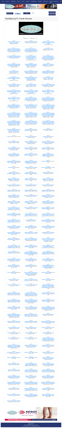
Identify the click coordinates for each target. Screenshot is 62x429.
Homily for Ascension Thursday (48, 352)
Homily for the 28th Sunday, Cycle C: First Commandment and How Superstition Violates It (31, 301)
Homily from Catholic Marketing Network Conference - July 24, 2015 (48, 91)
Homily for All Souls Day (29, 338)
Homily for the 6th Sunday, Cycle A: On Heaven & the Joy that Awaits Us (48, 383)
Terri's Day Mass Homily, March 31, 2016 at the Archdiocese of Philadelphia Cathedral (31, 78)
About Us (7, 1)
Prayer (18, 1)
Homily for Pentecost (47, 136)
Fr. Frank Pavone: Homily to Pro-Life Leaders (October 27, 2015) (14, 85)
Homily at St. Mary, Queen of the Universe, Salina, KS (14, 148)
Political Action (51, 2)
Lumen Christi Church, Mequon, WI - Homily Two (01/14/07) (13, 233)
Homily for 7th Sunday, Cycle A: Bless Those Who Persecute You (48, 377)
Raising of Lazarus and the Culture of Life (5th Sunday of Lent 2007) (13, 227)
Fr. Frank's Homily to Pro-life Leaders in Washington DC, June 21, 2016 (14, 78)
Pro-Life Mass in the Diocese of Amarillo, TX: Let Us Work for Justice (13, 208)
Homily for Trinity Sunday (29, 357)
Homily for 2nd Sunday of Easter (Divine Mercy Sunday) (48, 395)
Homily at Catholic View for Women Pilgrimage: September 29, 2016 (31, 72)
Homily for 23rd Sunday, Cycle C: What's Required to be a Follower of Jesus (31, 315)
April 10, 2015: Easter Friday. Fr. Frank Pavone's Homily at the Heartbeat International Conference (31, 98)
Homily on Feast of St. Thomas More (14, 352)
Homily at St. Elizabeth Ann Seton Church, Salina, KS (31, 142)
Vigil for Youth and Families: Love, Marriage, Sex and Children (31, 346)
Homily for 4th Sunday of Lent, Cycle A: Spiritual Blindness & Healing (31, 364)
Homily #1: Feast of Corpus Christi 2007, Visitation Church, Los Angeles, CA (30, 214)
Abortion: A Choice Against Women (14, 400)
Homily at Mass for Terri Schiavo (31, 167)
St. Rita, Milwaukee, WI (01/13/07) (48, 232)
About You (46, 1)
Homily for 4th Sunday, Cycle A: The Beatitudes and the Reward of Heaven (31, 389)
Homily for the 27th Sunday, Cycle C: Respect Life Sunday (13, 308)
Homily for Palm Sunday (29, 136)
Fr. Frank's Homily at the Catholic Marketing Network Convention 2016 (48, 72)
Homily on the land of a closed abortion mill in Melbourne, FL (14, 196)
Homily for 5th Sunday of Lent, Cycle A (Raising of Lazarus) (48, 358)
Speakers (39, 1)
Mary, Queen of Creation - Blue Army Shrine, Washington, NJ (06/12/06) (13, 246)
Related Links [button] (9, 13)
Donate (26, 13)
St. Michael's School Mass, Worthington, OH (13, 173)
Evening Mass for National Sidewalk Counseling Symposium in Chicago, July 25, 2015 (14, 91)
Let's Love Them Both (47, 129)
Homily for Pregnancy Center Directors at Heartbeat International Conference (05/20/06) (31, 252)
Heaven (8, 136)
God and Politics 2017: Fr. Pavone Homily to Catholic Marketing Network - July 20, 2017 (31, 65)
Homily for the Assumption (47, 272)
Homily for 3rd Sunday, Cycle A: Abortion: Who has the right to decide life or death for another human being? (48, 286)
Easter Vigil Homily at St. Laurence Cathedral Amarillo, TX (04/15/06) (13, 260)
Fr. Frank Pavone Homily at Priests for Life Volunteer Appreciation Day (14, 56)
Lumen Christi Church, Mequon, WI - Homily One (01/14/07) (48, 227)
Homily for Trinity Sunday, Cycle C (13, 284)
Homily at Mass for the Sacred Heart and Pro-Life (48, 346)
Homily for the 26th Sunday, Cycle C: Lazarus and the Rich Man (31, 308)
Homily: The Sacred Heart (46, 279)
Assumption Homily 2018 (48, 48)
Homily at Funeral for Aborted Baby (31, 207)
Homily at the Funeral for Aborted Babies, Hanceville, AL (30, 155)
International (55, 1)
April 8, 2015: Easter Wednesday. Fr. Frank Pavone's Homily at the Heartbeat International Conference (48, 98)
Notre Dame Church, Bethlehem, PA (14, 184)
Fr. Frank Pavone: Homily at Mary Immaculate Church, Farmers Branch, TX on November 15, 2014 (48, 122)
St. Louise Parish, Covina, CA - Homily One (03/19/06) (31, 260)
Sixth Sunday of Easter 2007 (31, 220)
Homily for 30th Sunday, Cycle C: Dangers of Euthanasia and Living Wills (14, 301)
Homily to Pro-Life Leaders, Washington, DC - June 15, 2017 (48, 65)
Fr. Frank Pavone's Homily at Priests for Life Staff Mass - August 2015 (48, 85)
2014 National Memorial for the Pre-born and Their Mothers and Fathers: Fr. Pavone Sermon (14, 130)
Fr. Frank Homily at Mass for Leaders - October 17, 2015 (31, 85)
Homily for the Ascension (12, 357)
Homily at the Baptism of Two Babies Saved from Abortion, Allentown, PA (48, 155)
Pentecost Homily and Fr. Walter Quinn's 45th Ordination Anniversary (48, 246)
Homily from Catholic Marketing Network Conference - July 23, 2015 (14, 98)
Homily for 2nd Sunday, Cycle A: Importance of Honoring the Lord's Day (13, 293)
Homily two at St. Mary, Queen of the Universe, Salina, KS (48, 142)
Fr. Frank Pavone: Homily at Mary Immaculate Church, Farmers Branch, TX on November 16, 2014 (31, 122)
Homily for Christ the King (47, 327)
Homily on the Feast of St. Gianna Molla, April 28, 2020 (14, 42)
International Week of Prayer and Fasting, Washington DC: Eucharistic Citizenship (48, 266)
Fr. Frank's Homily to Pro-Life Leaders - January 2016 (48, 78)
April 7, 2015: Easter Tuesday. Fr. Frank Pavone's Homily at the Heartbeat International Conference (14, 106)
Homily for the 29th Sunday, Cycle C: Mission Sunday (48, 300)
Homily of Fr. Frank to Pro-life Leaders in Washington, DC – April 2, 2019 (48, 42)
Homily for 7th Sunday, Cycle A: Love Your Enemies (31, 377)
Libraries (27, 1)
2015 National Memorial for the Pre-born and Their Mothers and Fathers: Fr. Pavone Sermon (31, 106)
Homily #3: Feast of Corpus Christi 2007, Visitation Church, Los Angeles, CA (13, 221)
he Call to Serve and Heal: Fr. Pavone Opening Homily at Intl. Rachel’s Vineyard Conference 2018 (31, 49)
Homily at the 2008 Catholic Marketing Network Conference (14, 155)
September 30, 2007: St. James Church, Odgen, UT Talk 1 (48, 196)
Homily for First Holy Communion (31, 284)
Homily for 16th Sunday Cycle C (48, 314)
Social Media (33, 1)
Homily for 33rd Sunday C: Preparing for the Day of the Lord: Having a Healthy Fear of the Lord (31, 293)
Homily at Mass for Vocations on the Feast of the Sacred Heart (48, 322)
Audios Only (26, 38)
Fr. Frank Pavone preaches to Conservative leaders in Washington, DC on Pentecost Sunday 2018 (31, 57)
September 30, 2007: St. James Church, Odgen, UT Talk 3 (31, 202)
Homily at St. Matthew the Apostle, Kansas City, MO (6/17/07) (13, 214)
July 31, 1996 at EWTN (11, 272)
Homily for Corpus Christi (29, 352)
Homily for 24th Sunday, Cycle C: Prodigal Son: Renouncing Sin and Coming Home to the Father (14, 315)
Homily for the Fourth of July (13, 279)
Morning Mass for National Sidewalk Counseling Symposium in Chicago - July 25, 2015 (31, 91)
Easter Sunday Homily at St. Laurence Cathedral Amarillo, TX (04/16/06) (48, 252)
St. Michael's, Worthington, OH (48, 172)
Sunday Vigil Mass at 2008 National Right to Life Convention (14, 162)
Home (3, 1)
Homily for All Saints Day (29, 332)
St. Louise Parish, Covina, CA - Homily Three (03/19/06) (14, 266)
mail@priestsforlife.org (36, 426)
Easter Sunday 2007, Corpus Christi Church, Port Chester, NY (48, 221)
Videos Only (32, 38)
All (36, 38)
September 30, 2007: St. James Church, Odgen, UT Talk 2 (13, 202)
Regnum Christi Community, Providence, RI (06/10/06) (30, 246)
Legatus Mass (10, 167)
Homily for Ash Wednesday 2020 (31, 41)
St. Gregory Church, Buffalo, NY (31, 184)
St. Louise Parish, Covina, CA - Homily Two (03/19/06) (48, 260)
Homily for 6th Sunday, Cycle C (14, 327)
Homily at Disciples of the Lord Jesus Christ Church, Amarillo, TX (48, 202)
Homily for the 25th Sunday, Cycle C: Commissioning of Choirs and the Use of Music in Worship (48, 308)
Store (23, 1)
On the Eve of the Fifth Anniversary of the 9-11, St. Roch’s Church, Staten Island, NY (48, 239)
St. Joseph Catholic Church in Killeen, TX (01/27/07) (31, 227)
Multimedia (13, 1)
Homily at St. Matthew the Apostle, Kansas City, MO (48, 208)
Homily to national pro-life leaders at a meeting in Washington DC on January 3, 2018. (13, 65)
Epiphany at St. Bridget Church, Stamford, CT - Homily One (48, 179)
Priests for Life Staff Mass (46, 167)
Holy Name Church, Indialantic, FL (48, 184)
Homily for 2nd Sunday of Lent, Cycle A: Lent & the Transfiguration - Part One (31, 370)
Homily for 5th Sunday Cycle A (14, 388)
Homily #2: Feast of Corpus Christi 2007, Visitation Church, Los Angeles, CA (48, 214)
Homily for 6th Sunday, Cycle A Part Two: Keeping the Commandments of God (31, 383)
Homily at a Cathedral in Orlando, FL (31, 195)
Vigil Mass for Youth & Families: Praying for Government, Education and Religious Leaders (14, 346)
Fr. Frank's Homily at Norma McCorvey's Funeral (14, 72)
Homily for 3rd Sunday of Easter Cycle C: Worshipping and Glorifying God (31, 395)
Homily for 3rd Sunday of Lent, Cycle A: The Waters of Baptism (48, 364)
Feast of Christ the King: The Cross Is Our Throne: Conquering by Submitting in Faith (31, 273)
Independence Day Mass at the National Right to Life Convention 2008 (31, 162)
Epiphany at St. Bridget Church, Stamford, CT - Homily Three (14, 179)
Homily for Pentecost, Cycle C (14, 141)
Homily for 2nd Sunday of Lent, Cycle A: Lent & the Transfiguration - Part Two (48, 370)
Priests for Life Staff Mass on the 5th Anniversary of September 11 (31, 239)
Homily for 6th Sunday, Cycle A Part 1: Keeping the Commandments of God (14, 383)
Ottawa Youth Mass (45, 161)
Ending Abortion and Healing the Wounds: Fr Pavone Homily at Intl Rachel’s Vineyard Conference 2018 (14, 49)
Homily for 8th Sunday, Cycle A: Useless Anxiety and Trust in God (14, 377)
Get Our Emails (52, 12)
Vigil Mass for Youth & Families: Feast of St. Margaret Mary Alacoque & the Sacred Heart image (48, 339)
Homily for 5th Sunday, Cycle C (31, 327)
